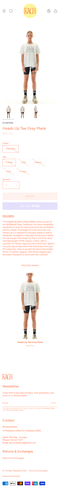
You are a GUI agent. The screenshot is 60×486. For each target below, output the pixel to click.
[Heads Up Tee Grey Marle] (9, 112)
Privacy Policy (49, 408)
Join (53, 403)
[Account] (49, 11)
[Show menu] (4, 11)
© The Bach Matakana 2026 (15, 471)
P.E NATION (8, 123)
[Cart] (55, 11)
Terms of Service (12, 410)
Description (8, 216)
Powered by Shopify (11, 476)
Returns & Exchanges (13, 458)
